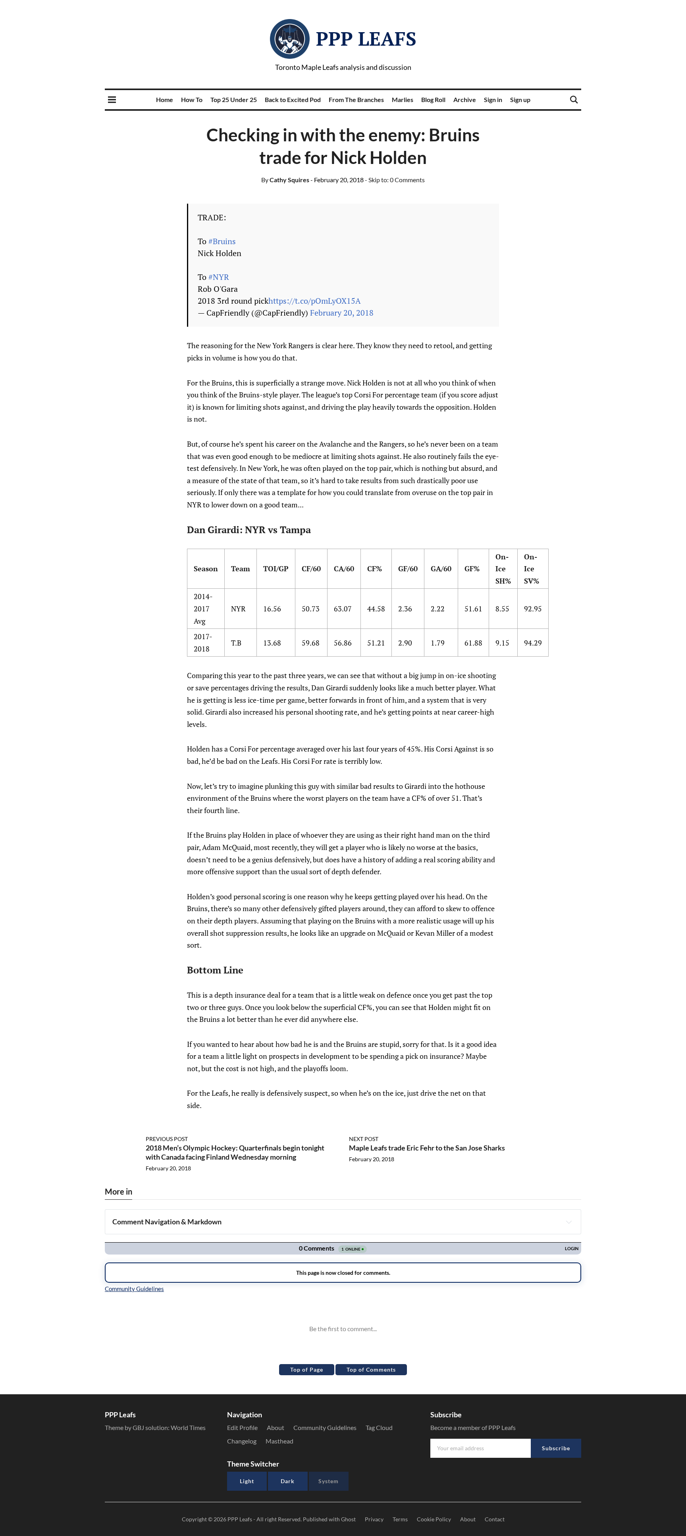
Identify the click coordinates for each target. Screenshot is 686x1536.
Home (164, 99)
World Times (188, 1427)
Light (247, 1481)
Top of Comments (371, 1369)
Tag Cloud (379, 1427)
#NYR (218, 277)
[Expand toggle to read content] (569, 1222)
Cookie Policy (434, 1519)
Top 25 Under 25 (233, 99)
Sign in (493, 99)
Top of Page (306, 1369)
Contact (495, 1519)
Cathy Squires (285, 179)
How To (191, 99)
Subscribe (556, 1448)
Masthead (279, 1441)
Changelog (241, 1441)
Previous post (167, 1138)
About (275, 1427)
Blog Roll (433, 99)
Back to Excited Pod (293, 99)
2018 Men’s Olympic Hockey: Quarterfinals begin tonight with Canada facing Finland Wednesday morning (235, 1152)
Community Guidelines (324, 1427)
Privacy (374, 1519)
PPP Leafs (366, 38)
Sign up (520, 99)
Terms (400, 1519)
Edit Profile (242, 1427)
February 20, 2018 (342, 312)
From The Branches (356, 99)
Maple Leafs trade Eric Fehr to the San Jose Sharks (427, 1147)
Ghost (348, 1519)
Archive (464, 99)
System (328, 1481)
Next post (363, 1138)
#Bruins (222, 241)
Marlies (402, 99)
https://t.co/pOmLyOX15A (314, 300)
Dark (288, 1481)
